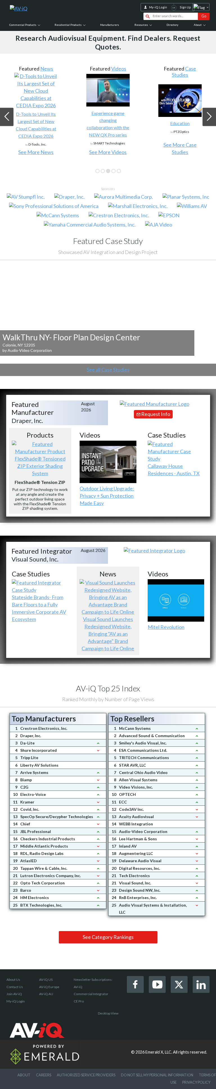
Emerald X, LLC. (158, 1052)
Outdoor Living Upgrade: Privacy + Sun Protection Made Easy (107, 495)
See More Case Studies (180, 148)
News (46, 68)
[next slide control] (209, 117)
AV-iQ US (46, 979)
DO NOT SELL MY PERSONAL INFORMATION (157, 1075)
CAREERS (43, 1075)
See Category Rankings (108, 937)
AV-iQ (78, 987)
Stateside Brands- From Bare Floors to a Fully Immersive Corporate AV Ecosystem (39, 608)
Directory (172, 24)
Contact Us (14, 987)
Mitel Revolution (166, 627)
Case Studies (184, 71)
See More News (35, 152)
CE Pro (79, 1001)
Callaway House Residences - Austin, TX (174, 469)
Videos (118, 68)
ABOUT (23, 1075)
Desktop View (108, 1013)
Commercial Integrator (91, 994)
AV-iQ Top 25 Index (108, 688)
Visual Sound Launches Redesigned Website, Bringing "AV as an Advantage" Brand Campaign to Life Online (108, 633)
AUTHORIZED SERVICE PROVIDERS (86, 1075)
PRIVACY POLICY (196, 1082)
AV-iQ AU (46, 994)
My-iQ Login (158, 7)
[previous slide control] (7, 117)
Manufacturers (109, 24)
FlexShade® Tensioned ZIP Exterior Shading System (40, 466)
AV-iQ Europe (49, 987)
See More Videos (108, 152)
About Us (13, 979)
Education (180, 123)
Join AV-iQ (14, 994)
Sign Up (185, 7)
